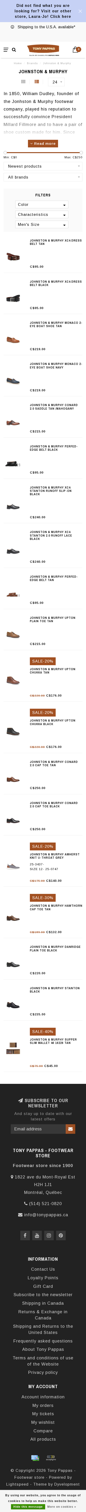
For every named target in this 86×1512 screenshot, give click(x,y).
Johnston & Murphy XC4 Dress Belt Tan (56, 242)
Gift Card (43, 1286)
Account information (43, 1397)
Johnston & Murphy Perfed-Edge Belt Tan (54, 578)
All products (43, 1439)
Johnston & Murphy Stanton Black (55, 989)
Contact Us (43, 1269)
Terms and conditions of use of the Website (43, 1361)
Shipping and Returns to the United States (43, 1329)
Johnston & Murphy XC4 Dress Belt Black (56, 283)
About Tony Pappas (43, 1349)
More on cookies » (61, 1506)
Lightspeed (17, 1484)
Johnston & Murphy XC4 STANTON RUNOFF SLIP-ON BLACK (51, 490)
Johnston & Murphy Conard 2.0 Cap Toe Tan (54, 763)
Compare (43, 1431)
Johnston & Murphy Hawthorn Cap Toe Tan (56, 907)
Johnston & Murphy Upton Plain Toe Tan (52, 619)
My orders (43, 1405)
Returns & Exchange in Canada (43, 1314)
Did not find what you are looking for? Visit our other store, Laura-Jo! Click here (43, 11)
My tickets (43, 1413)
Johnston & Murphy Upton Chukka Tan (52, 670)
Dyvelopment (67, 1484)
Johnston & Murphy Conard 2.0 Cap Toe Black (54, 804)
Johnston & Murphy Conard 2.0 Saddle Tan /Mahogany (54, 406)
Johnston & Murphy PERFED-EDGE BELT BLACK (54, 448)
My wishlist (43, 1422)
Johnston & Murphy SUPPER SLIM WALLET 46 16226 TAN (53, 1041)
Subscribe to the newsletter (43, 1294)
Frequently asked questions (43, 1341)
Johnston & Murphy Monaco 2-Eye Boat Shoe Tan (56, 324)
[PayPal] (51, 1458)
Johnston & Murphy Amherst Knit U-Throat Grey (55, 856)
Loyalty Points (43, 1277)
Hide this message (28, 1506)
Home (18, 63)
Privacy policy (43, 1372)
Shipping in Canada (43, 1303)
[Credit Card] (35, 1458)
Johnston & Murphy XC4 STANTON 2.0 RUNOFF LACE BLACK (51, 535)
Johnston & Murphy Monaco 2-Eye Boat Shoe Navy (56, 365)
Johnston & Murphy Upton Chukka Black (52, 722)
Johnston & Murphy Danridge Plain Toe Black (55, 948)
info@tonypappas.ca (46, 1214)
